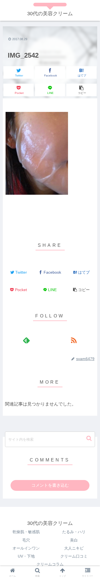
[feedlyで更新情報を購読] (26, 340)
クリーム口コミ (74, 556)
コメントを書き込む (50, 485)
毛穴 (26, 540)
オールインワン (26, 548)
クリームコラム (50, 564)
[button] (89, 438)
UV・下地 (26, 556)
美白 (74, 540)
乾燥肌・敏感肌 (26, 532)
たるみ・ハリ (74, 532)
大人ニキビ (74, 548)
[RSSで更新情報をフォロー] (73, 340)
